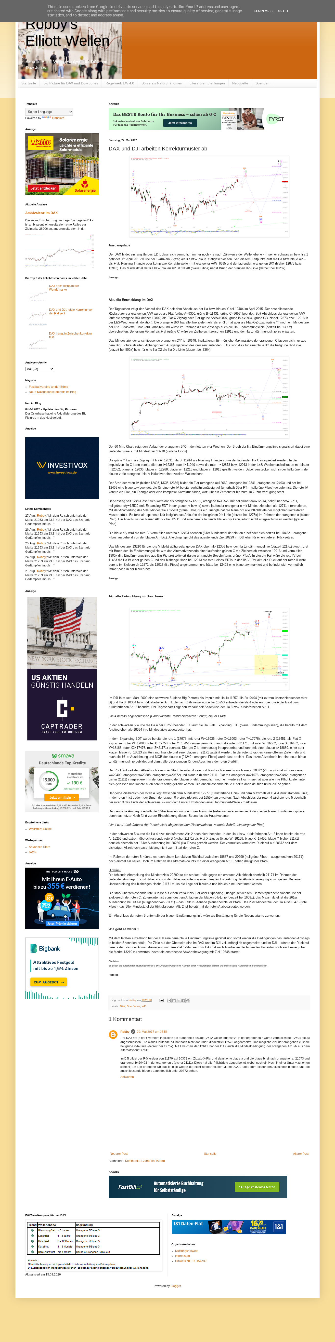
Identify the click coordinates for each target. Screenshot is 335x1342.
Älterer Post (301, 1153)
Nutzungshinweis (186, 1251)
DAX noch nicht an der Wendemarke (64, 287)
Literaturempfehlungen (207, 83)
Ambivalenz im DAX (41, 213)
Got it (283, 11)
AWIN (33, 852)
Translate (58, 118)
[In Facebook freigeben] (183, 1000)
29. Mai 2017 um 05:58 (152, 1031)
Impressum (182, 1256)
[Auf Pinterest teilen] (187, 1000)
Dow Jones (133, 1006)
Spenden (263, 83)
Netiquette (240, 83)
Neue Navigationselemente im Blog (52, 392)
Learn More (263, 11)
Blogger (175, 1286)
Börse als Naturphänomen (162, 83)
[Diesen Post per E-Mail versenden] (169, 1000)
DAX (122, 1006)
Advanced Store (39, 847)
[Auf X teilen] (178, 1000)
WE (144, 1006)
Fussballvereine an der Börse (48, 387)
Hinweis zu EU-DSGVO (190, 1261)
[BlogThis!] (173, 1000)
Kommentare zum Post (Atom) (145, 1161)
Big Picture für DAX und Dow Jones (70, 83)
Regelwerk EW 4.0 (119, 83)
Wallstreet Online (40, 829)
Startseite (28, 83)
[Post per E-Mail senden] (161, 1000)
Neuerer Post (119, 1153)
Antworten (127, 1077)
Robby (124, 1031)
